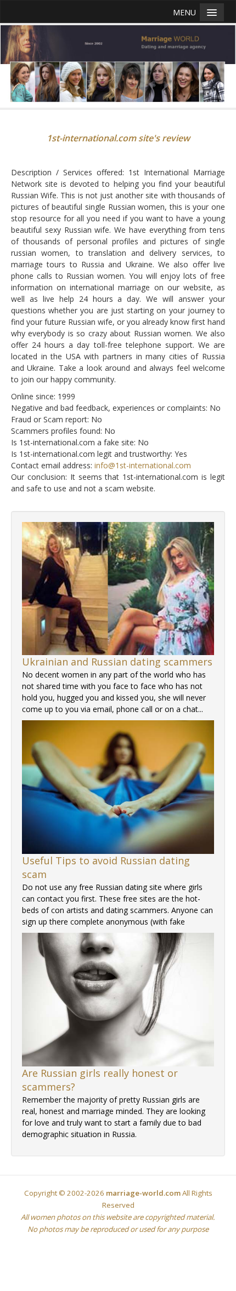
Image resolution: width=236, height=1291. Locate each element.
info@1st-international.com (142, 465)
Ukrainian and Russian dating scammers (117, 661)
